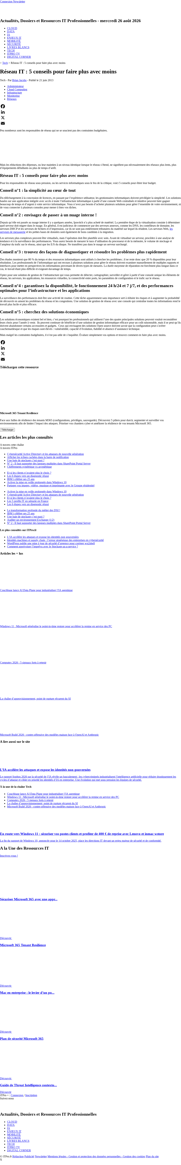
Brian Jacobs (19, 80)
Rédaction (18, 1156)
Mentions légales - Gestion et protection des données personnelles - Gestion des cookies (96, 1156)
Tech (5, 62)
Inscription (31, 1095)
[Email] (90, 123)
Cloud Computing (17, 89)
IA (8, 34)
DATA (11, 31)
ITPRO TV (13, 53)
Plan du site (152, 1156)
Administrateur (15, 86)
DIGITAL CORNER (19, 56)
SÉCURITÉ (14, 44)
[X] (90, 117)
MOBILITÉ (14, 40)
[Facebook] (90, 106)
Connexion (17, 1095)
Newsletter (41, 1156)
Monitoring (13, 95)
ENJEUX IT (14, 37)
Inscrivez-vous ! (9, 855)
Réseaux (12, 98)
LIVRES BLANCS (18, 47)
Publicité (29, 1156)
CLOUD (12, 28)
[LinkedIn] (90, 112)
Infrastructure (14, 92)
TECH (11, 50)
